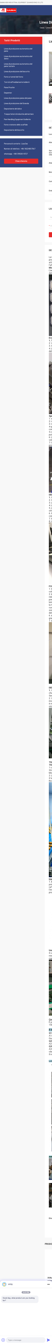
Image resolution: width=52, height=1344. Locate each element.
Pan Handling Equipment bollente (17, 119)
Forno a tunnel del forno (13, 77)
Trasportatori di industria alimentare (19, 114)
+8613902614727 (20, 154)
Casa (42, 28)
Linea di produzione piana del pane (18, 98)
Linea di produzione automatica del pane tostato (18, 65)
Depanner (8, 93)
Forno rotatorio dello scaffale (16, 125)
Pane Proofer (9, 87)
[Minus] (48, 1284)
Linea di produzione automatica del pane (18, 50)
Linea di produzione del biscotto (17, 72)
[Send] (48, 1340)
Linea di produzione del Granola (16, 103)
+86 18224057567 (28, 149)
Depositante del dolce (13, 109)
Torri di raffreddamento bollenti (17, 82)
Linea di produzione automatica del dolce (18, 57)
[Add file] (3, 1340)
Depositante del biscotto (14, 130)
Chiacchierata (21, 161)
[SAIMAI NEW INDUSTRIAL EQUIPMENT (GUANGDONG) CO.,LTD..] (8, 10)
